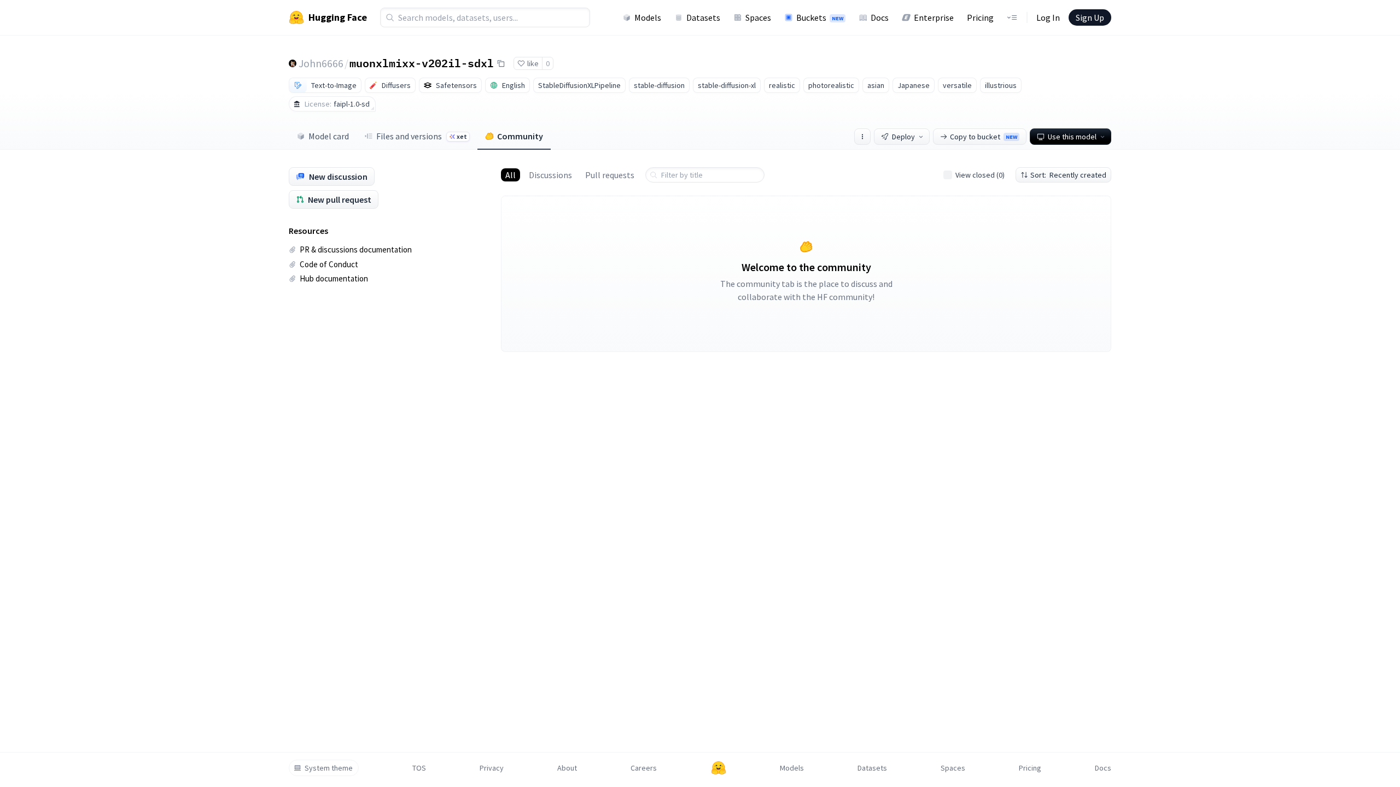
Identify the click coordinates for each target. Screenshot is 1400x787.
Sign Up (1090, 17)
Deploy (903, 137)
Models (647, 17)
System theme (329, 768)
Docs (880, 17)
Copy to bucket (983, 137)
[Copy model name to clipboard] (501, 63)
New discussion (338, 176)
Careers (644, 768)
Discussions (550, 174)
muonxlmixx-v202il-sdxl (421, 63)
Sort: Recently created (1068, 175)
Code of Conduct (329, 264)
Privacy (492, 768)
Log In (1048, 17)
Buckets (819, 17)
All (510, 174)
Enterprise (934, 17)
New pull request (339, 199)
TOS (419, 768)
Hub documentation (334, 278)
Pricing (980, 17)
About (567, 768)
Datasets (703, 17)
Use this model (1072, 137)
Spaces (758, 17)
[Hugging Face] (718, 768)
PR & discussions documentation (356, 249)
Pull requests (609, 174)
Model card (328, 136)
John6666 (321, 63)
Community (520, 136)
